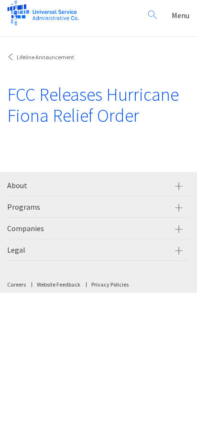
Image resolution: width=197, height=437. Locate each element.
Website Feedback (58, 284)
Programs (23, 207)
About (17, 185)
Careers (16, 284)
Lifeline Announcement (45, 57)
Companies (25, 228)
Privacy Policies (110, 284)
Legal (16, 250)
